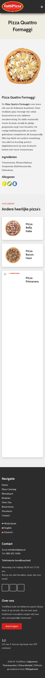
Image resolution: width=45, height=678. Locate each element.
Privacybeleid (25, 665)
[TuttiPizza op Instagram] (13, 587)
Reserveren (8, 507)
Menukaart (7, 493)
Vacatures (7, 511)
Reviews (6, 498)
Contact (6, 515)
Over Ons (7, 502)
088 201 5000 (13, 553)
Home (5, 485)
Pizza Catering (9, 489)
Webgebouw (31, 669)
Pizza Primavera (32, 279)
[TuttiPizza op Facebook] (5, 587)
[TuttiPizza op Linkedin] (20, 587)
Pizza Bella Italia (29, 227)
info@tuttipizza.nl (16, 550)
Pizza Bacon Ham (30, 254)
